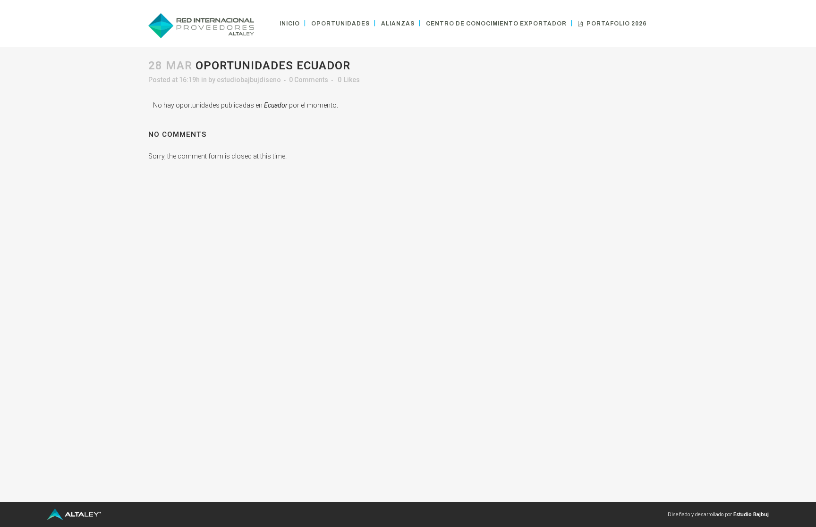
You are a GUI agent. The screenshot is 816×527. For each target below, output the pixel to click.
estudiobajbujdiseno (249, 80)
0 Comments (308, 80)
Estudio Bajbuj (751, 514)
